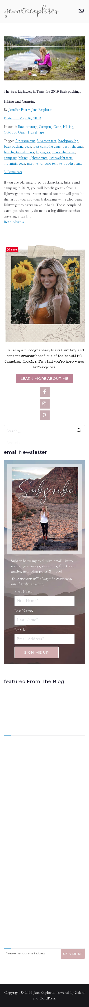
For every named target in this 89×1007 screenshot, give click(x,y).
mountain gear (14, 163)
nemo (39, 163)
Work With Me (15, 823)
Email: (19, 630)
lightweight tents (61, 158)
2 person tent (25, 141)
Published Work (56, 823)
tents (79, 163)
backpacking (68, 141)
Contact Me (53, 839)
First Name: (24, 591)
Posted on (22, 118)
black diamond (63, 152)
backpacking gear (17, 146)
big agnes (43, 152)
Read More (12, 222)
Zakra (80, 992)
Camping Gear (50, 127)
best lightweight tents (19, 152)
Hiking (68, 127)
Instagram (11, 839)
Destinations (13, 815)
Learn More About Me (45, 378)
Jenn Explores (44, 992)
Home (8, 807)
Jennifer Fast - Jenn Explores (30, 110)
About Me (52, 807)
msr (30, 163)
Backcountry (27, 127)
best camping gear (47, 146)
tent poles (66, 163)
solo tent (51, 163)
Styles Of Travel (56, 815)
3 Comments (13, 172)
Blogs (49, 831)
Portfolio (11, 831)
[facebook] (45, 392)
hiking (23, 158)
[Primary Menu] (81, 11)
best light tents (72, 146)
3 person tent (46, 141)
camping (10, 158)
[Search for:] (44, 431)
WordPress (47, 998)
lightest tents (38, 158)
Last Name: (23, 611)
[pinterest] (45, 415)
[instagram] (45, 404)
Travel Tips (36, 132)
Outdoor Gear (15, 132)
